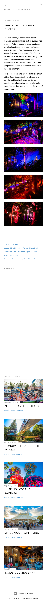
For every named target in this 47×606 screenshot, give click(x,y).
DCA (11, 248)
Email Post (14, 244)
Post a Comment (17, 411)
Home (7, 9)
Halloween (8, 252)
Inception (17, 9)
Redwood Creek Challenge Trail (16, 259)
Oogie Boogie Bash (11, 255)
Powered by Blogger (25, 593)
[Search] (41, 4)
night (28, 252)
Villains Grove (33, 259)
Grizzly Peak (33, 248)
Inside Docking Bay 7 (19, 572)
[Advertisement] (23, 352)
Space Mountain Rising (21, 533)
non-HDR (34, 252)
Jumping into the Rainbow (17, 491)
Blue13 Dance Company (21, 406)
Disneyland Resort (21, 248)
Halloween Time (19, 252)
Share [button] (6, 244)
